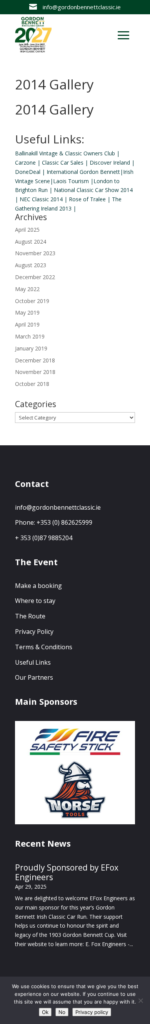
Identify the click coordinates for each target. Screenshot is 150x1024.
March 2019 (30, 336)
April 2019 (27, 324)
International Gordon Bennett (83, 171)
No (61, 1012)
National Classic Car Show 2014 (93, 190)
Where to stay (35, 600)
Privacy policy (91, 1012)
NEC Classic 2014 (41, 199)
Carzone (25, 162)
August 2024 (30, 241)
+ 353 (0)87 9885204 (43, 538)
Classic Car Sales (62, 162)
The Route (30, 616)
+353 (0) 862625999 (64, 522)
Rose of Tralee (87, 199)
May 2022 (27, 289)
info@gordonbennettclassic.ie (58, 507)
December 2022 (35, 277)
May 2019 (27, 312)
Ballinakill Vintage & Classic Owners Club (65, 153)
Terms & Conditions (43, 647)
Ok (45, 1012)
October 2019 (32, 301)
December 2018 (35, 360)
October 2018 (32, 383)
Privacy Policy (34, 631)
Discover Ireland (110, 162)
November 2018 (35, 372)
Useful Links (33, 662)
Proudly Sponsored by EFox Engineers (66, 872)
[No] (140, 1000)
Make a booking (38, 585)
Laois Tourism (71, 181)
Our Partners (34, 677)
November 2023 (35, 253)
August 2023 (30, 265)
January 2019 (31, 348)
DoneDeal (27, 171)
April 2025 (27, 229)
